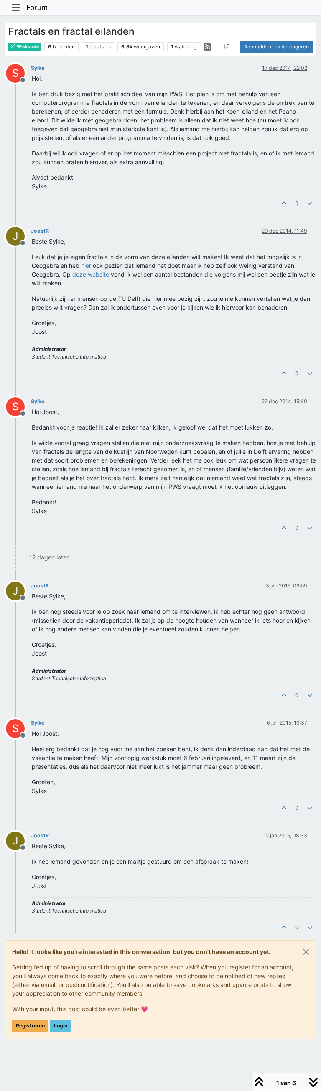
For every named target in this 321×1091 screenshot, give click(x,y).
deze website (90, 274)
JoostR (40, 231)
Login (60, 1025)
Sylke (37, 68)
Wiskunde (27, 46)
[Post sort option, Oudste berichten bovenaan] (227, 47)
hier (86, 265)
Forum (37, 7)
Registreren (30, 1025)
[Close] (306, 952)
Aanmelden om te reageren (276, 46)
